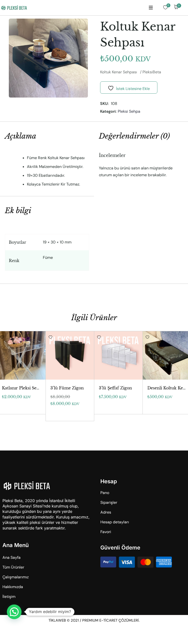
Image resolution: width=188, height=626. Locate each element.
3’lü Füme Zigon (67, 387)
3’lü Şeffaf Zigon (115, 387)
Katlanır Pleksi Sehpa (23, 387)
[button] (14, 611)
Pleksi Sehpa (129, 111)
